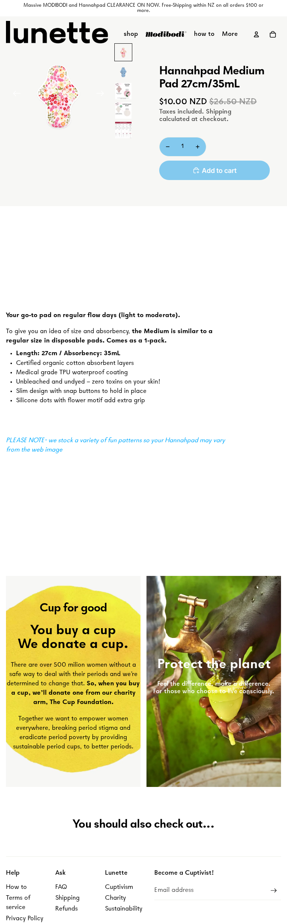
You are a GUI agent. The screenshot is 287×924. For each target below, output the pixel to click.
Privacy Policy (24, 918)
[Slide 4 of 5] (123, 110)
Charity (115, 898)
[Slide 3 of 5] (123, 91)
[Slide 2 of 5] (123, 71)
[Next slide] (102, 95)
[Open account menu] (256, 34)
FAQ (61, 887)
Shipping (67, 898)
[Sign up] (273, 890)
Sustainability (123, 909)
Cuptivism (119, 887)
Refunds (66, 909)
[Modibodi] (166, 34)
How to (16, 887)
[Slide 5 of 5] (123, 130)
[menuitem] (229, 34)
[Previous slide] (14, 95)
